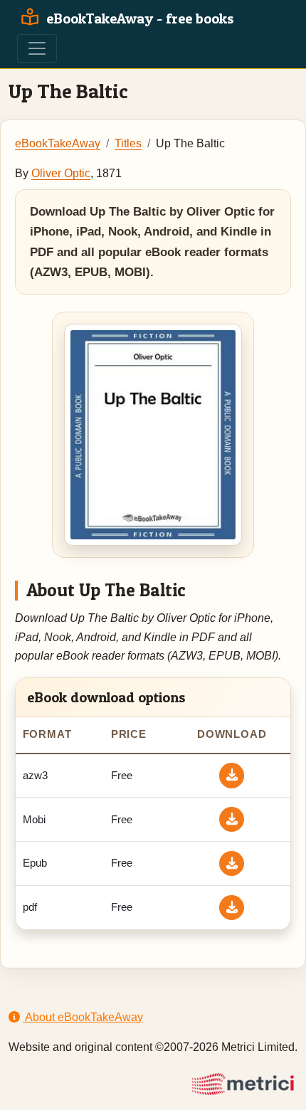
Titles (128, 143)
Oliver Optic (60, 173)
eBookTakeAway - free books (138, 18)
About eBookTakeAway (83, 1017)
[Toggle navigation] (37, 48)
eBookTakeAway (57, 143)
